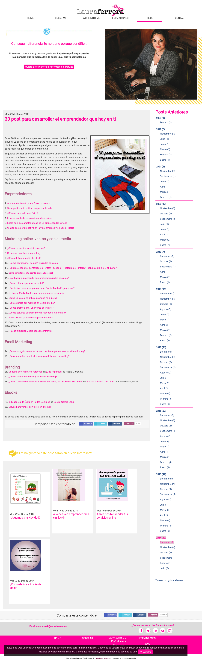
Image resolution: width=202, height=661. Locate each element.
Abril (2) (164, 234)
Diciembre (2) (167, 256)
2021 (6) (160, 166)
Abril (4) (164, 451)
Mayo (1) (164, 319)
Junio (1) (164, 144)
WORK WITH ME (91, 18)
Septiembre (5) (167, 494)
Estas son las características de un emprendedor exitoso (37, 223)
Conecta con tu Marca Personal (25, 371)
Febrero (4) (166, 462)
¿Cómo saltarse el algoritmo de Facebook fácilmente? (37, 312)
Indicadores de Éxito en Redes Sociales (29, 402)
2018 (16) (161, 289)
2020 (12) (161, 204)
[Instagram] (169, 630)
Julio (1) (164, 139)
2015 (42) (161, 474)
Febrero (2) (166, 335)
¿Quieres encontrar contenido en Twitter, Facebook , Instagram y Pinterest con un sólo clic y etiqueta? (63, 267)
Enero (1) (165, 159)
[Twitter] (148, 630)
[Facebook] (141, 630)
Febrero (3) (166, 398)
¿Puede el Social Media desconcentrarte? (30, 330)
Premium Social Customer (100, 381)
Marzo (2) (165, 239)
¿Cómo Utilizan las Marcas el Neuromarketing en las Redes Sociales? (46, 381)
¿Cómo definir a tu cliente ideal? (24, 258)
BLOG (150, 18)
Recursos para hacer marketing (23, 253)
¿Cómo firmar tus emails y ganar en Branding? (33, 376)
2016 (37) (161, 410)
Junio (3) (164, 314)
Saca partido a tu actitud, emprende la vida (29, 208)
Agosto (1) (165, 309)
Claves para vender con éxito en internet (30, 406)
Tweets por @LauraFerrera (169, 580)
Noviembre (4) (167, 483)
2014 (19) (161, 537)
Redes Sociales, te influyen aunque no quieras (33, 298)
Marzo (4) (165, 457)
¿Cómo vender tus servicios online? (26, 248)
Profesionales (118, 641)
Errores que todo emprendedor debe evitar (29, 218)
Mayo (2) (164, 383)
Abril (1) (164, 186)
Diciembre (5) (167, 478)
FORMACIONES (120, 18)
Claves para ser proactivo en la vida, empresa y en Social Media (40, 227)
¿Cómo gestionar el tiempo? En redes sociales (33, 263)
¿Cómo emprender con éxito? (22, 213)
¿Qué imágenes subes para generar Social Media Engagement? (41, 288)
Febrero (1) (166, 122)
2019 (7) (160, 251)
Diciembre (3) (167, 415)
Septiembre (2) (167, 218)
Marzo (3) (165, 393)
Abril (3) (164, 388)
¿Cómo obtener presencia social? (26, 283)
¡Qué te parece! (54, 371)
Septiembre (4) (167, 430)
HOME (30, 18)
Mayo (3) (164, 510)
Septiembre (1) (167, 176)
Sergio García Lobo (64, 402)
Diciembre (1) (167, 293)
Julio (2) (164, 568)
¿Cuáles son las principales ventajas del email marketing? (39, 356)
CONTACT (180, 18)
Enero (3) (165, 340)
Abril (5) (164, 515)
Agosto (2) (165, 372)
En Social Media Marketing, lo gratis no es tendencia (36, 293)
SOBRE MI (60, 18)
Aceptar (146, 651)
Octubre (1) (166, 213)
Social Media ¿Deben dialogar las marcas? (31, 317)
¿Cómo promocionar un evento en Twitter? (31, 307)
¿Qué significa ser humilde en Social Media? (31, 302)
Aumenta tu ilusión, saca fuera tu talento (29, 203)
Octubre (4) (166, 489)
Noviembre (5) (167, 420)
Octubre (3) (166, 425)
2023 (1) (160, 118)
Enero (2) (165, 245)
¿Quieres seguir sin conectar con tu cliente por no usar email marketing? (47, 351)
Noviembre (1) (167, 133)
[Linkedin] (155, 630)
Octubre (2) (166, 362)
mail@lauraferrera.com (56, 626)
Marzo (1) (165, 149)
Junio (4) (164, 377)
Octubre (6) (166, 552)
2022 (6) (160, 129)
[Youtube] (162, 630)
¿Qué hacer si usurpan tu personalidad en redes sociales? (38, 278)
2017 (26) (161, 347)
